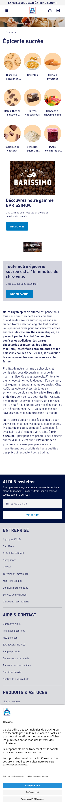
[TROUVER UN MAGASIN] (50, 10)
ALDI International (13, 553)
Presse (7, 567)
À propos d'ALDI (12, 539)
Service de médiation (15, 594)
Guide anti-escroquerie (16, 601)
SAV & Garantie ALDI (14, 644)
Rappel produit (11, 651)
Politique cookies (13, 672)
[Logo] (32, 10)
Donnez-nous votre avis (16, 658)
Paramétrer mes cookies (17, 665)
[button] (7, 11)
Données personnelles (15, 587)
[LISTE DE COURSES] (58, 10)
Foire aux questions (14, 630)
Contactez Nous (12, 624)
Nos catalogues (11, 701)
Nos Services (10, 637)
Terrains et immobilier (16, 574)
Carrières (8, 546)
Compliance (9, 560)
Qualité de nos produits (16, 679)
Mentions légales (12, 580)
